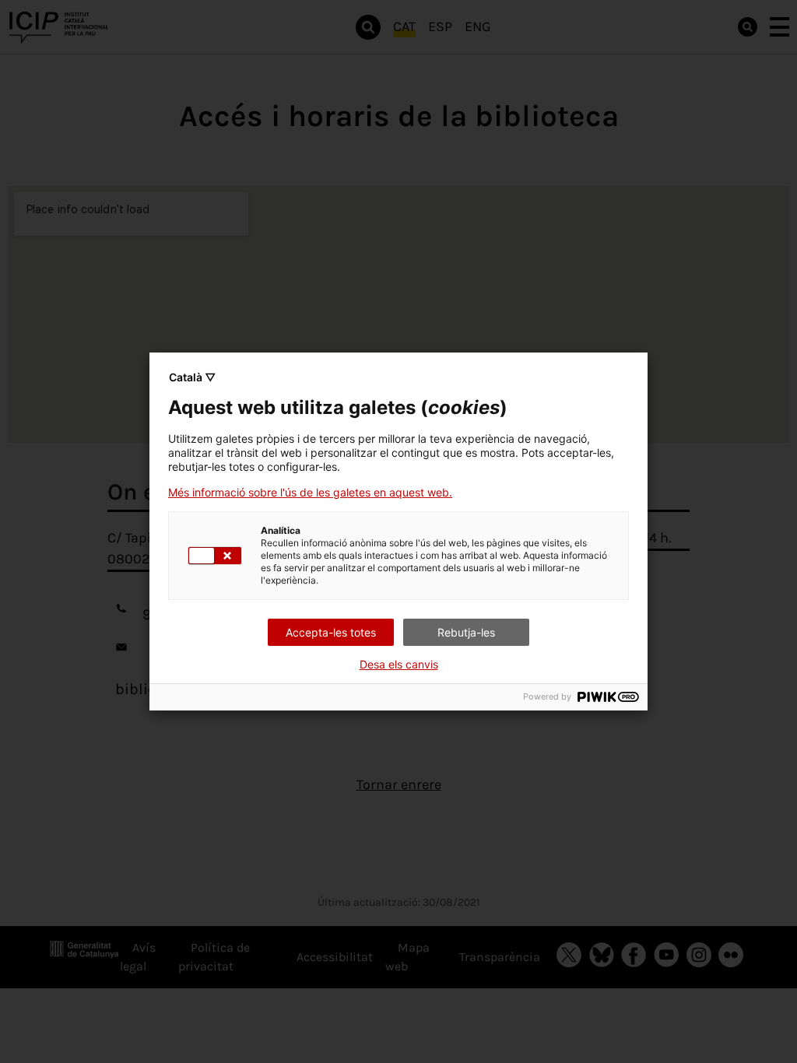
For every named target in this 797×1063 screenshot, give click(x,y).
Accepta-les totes (331, 632)
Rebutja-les (466, 632)
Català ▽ (192, 377)
